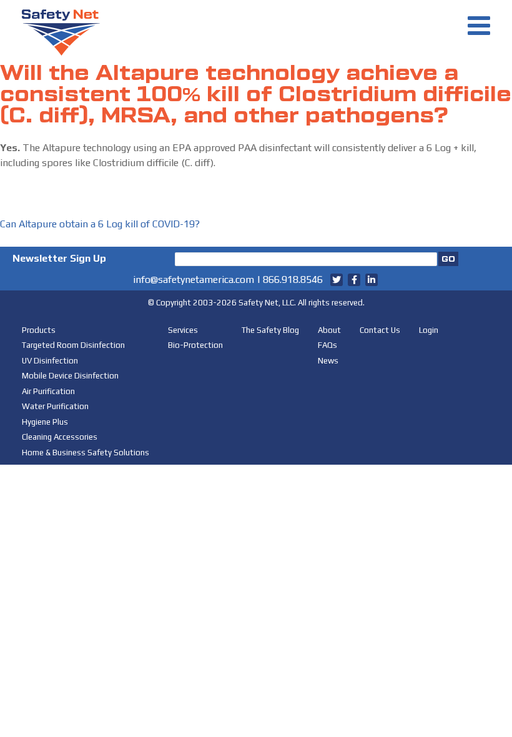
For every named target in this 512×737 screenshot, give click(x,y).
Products (39, 330)
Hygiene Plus (45, 422)
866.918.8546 (293, 279)
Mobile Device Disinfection (70, 375)
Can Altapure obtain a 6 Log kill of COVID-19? (100, 224)
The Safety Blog (270, 330)
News (328, 360)
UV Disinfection (50, 360)
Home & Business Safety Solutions (85, 452)
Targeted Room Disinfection (73, 345)
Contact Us (380, 330)
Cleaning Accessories (59, 437)
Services (183, 330)
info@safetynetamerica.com (193, 279)
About (329, 330)
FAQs (327, 345)
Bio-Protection (195, 345)
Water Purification (55, 406)
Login (428, 330)
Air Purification (48, 391)
